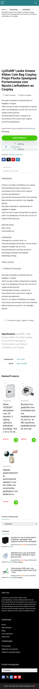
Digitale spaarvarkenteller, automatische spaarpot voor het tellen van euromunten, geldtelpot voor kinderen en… (10, 482)
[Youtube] (15, 677)
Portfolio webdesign (24, 686)
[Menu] (2, 3)
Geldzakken (26, 9)
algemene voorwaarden (10, 649)
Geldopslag (13, 9)
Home (4, 9)
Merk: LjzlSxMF (22, 364)
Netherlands (15, 147)
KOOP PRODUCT (19, 138)
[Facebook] (3, 677)
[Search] (35, 3)
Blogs (4, 631)
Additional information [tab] (11, 171)
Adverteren (5, 637)
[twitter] (7, 677)
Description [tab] (7, 167)
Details (31, 128)
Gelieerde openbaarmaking (11, 652)
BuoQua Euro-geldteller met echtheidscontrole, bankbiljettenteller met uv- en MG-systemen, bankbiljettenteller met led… (28, 416)
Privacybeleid (6, 646)
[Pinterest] (19, 677)
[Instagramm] (11, 677)
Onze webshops (7, 634)
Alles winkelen (6, 628)
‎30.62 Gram (21, 359)
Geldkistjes (7, 401)
